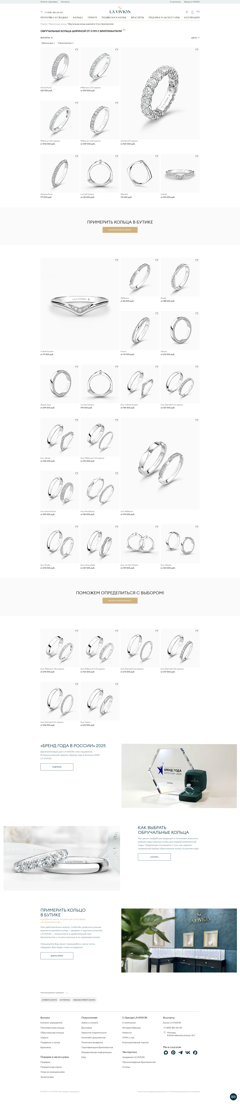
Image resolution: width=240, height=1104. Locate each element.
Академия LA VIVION (133, 1057)
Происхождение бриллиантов (139, 1062)
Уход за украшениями (52, 1071)
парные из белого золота (84, 1000)
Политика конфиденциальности (152, 1091)
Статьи (126, 1067)
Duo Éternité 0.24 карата (51, 722)
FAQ (83, 1057)
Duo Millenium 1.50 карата (52, 669)
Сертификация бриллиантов (97, 1047)
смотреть (154, 857)
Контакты (65, 2)
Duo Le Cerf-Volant (129, 565)
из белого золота (49, 1000)
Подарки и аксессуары (164, 17)
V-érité (164, 194)
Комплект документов (93, 1037)
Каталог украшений (51, 1022)
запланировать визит (120, 230)
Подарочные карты (51, 1067)
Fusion (123, 351)
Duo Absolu (166, 565)
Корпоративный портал (135, 1042)
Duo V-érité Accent (129, 405)
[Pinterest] (173, 1052)
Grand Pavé (45, 87)
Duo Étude (45, 565)
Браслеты (137, 17)
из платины (65, 1000)
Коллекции (192, 17)
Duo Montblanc (88, 511)
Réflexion (125, 298)
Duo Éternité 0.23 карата (132, 669)
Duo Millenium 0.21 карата (92, 458)
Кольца (78, 17)
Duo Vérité (45, 458)
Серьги (92, 17)
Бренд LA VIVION (192, 2)
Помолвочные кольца (52, 1027)
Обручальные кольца (52, 1032)
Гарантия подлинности (94, 1032)
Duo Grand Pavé (48, 511)
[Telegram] (180, 1052)
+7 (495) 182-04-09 (53, 12)
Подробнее (57, 767)
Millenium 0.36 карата (91, 141)
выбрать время (57, 956)
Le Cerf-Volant (87, 194)
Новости (127, 1032)
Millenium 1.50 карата (50, 141)
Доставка (86, 1027)
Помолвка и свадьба (54, 17)
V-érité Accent (47, 351)
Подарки (45, 1062)
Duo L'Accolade (88, 565)
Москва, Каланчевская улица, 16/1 (181, 1034)
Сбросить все (47, 43)
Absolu (164, 351)
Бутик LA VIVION (172, 1022)
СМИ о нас (128, 1037)
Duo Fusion (86, 722)
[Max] (166, 1052)
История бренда (131, 1027)
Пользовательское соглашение (185, 1091)
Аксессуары (47, 1077)
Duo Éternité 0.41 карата (172, 405)
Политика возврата (92, 1042)
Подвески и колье (114, 17)
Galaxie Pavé (46, 194)
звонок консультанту (120, 601)
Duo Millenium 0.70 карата (93, 669)
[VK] (188, 1052)
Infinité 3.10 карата (129, 141)
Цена (194, 37)
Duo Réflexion (127, 511)
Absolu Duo (45, 405)
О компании (175, 2)
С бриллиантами (65, 43)
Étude (163, 298)
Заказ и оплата (89, 1022)
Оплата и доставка (49, 2)
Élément (124, 194)
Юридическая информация (96, 1052)
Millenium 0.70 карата (91, 87)
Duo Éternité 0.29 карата (172, 669)
